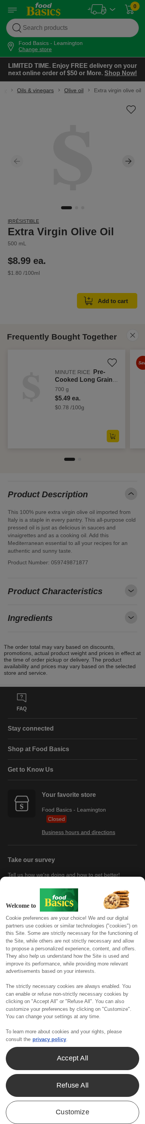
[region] (72, 1000)
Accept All (72, 1058)
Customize (72, 1112)
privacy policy (49, 1039)
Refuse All (72, 1085)
